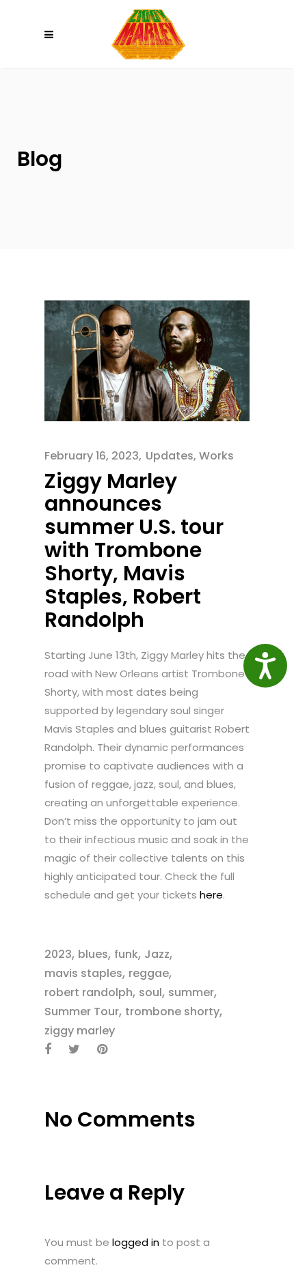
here (211, 895)
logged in (135, 1242)
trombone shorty (172, 1011)
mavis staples (83, 973)
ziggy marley (79, 1030)
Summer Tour (81, 1011)
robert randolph (88, 992)
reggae (149, 973)
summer (191, 992)
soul (150, 992)
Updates (169, 456)
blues (93, 954)
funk (126, 954)
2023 (58, 954)
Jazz (157, 954)
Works (216, 456)
